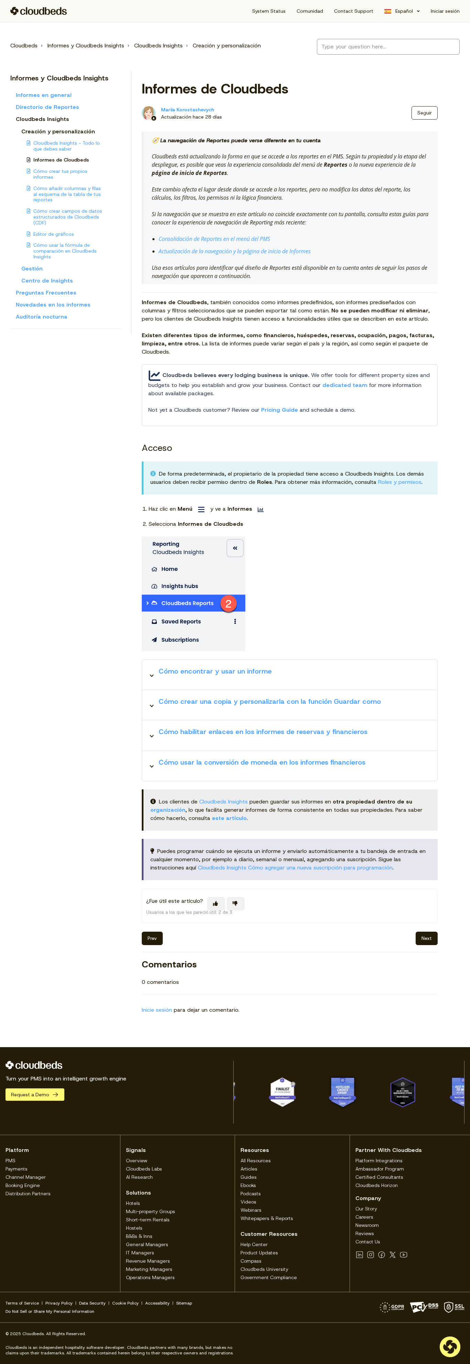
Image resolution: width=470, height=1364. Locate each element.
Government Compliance (269, 1277)
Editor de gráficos (53, 234)
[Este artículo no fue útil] (236, 903)
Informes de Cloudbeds (61, 160)
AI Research (139, 1177)
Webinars (251, 1210)
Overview (136, 1160)
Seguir (424, 113)
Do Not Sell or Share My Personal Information (50, 1311)
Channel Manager (26, 1177)
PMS (10, 1160)
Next (426, 938)
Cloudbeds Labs (144, 1169)
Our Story (366, 1209)
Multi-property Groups (150, 1211)
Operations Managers (150, 1277)
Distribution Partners (28, 1193)
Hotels (133, 1203)
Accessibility (157, 1303)
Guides (249, 1177)
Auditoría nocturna (41, 316)
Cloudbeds (24, 45)
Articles (249, 1169)
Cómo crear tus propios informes (60, 174)
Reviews (364, 1233)
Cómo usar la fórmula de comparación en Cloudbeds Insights (65, 251)
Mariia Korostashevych (187, 110)
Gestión (32, 268)
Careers (364, 1217)
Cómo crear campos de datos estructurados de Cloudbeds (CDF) (67, 217)
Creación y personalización (227, 45)
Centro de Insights (47, 280)
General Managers (147, 1244)
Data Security (92, 1303)
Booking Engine (23, 1185)
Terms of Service (22, 1303)
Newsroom (367, 1225)
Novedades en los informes (53, 304)
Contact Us (367, 1242)
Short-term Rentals (148, 1220)
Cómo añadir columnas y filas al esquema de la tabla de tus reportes (67, 194)
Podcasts (251, 1193)
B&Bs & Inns (139, 1236)
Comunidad (310, 11)
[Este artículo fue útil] (216, 903)
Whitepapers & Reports (267, 1218)
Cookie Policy (125, 1303)
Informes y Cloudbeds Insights (85, 45)
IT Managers (140, 1253)
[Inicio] (38, 11)
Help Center (254, 1244)
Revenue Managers (148, 1261)
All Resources (256, 1160)
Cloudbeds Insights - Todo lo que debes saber (66, 146)
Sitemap (184, 1303)
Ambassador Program (379, 1169)
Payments (17, 1169)
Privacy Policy (59, 1303)
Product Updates (259, 1253)
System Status (269, 11)
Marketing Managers (149, 1269)
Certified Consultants (379, 1177)
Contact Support (353, 11)
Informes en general (44, 95)
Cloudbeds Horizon (376, 1185)
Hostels (134, 1228)
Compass (251, 1261)
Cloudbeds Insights (158, 45)
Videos (248, 1202)
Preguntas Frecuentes (46, 292)
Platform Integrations (379, 1160)
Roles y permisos (399, 482)
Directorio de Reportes (47, 107)
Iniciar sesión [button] (445, 11)
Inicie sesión (157, 1009)
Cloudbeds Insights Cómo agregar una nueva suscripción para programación (295, 867)
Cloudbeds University (264, 1269)
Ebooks (248, 1185)
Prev (152, 938)
